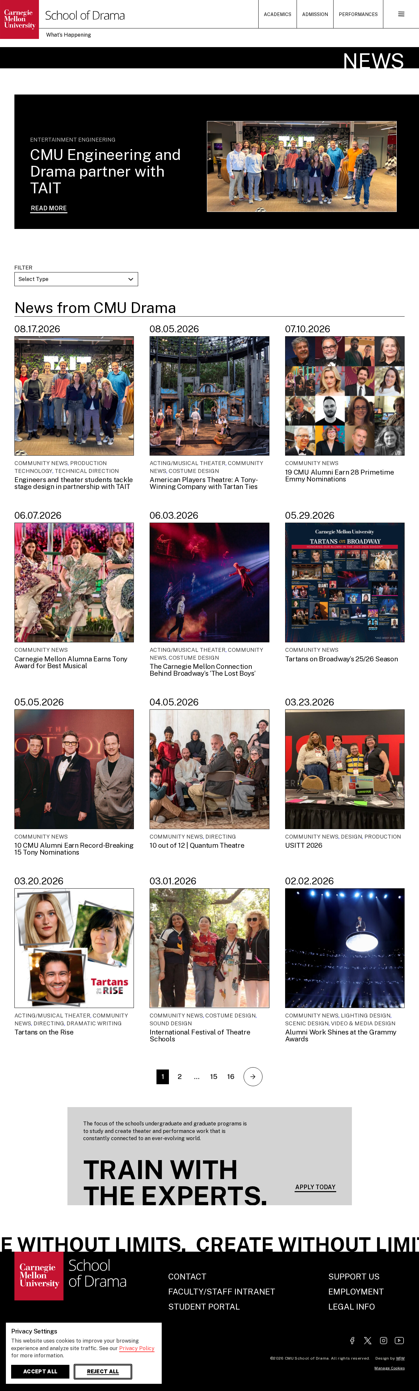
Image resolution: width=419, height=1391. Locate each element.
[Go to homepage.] (31, 19)
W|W (400, 1358)
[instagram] (383, 1341)
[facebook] (352, 1341)
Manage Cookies (389, 1368)
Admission (315, 14)
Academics (277, 14)
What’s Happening (68, 35)
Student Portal (204, 1307)
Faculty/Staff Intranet (221, 1291)
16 (230, 1076)
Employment (356, 1291)
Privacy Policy (137, 1348)
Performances (358, 14)
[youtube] (399, 1341)
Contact (187, 1276)
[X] (368, 1341)
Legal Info (351, 1307)
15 (213, 1076)
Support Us (354, 1276)
